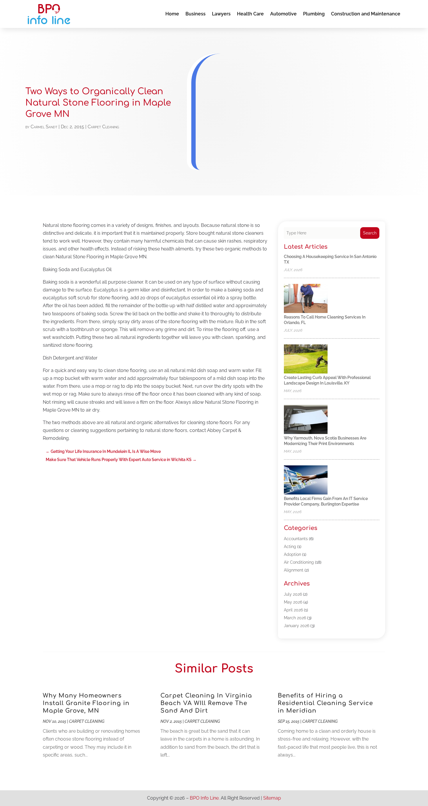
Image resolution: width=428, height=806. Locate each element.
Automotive (283, 14)
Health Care (250, 14)
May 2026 (293, 602)
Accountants (296, 538)
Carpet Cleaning (103, 126)
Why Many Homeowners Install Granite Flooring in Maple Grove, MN (86, 703)
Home (172, 14)
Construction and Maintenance (365, 14)
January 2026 (296, 625)
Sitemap (272, 798)
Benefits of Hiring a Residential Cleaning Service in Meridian (325, 703)
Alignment (293, 570)
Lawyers (221, 14)
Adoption (292, 554)
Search (369, 233)
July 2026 (293, 594)
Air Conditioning (299, 562)
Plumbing (314, 14)
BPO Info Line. (205, 798)
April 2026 (293, 610)
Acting (290, 546)
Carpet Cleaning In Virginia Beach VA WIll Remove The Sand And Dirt (206, 703)
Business (195, 14)
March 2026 (295, 617)
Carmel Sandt (44, 126)
